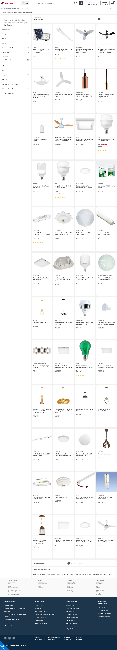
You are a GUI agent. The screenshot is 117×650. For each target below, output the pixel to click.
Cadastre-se (38, 605)
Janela (97, 584)
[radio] (55, 58)
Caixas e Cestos (70, 590)
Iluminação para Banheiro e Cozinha (14, 591)
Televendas (7, 611)
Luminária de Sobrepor (13, 587)
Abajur (9, 586)
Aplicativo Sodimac (71, 623)
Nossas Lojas (25, 8)
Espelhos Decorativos (71, 583)
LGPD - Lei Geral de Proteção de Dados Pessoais (15, 615)
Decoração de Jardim (71, 589)
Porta (97, 586)
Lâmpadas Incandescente (43, 584)
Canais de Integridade (72, 617)
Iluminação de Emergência (13, 594)
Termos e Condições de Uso (40, 638)
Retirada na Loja (8, 622)
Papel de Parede (70, 587)
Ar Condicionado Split (100, 589)
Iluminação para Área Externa (14, 590)
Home (4, 12)
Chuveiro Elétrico (99, 583)
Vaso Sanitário (99, 582)
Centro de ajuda (8, 605)
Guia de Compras (103, 610)
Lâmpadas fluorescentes (42, 583)
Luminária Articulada (12, 589)
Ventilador (98, 587)
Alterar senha (39, 620)
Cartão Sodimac (71, 620)
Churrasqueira (99, 593)
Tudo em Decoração (71, 582)
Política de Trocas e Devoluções (54, 638)
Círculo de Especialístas (104, 613)
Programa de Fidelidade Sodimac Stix (14, 608)
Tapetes (68, 586)
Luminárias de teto (12, 582)
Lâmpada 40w (40, 586)
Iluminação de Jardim (12, 593)
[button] (57, 3)
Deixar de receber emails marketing (45, 614)
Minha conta (38, 608)
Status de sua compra (41, 611)
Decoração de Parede (71, 584)
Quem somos (70, 605)
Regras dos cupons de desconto (12, 625)
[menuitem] (111, 8)
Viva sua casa (101, 607)
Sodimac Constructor (104, 616)
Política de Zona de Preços (11, 619)
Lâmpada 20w (40, 587)
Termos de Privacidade (67, 638)
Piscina (97, 591)
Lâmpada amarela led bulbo (43, 589)
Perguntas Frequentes (72, 608)
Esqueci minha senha (41, 623)
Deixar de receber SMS (41, 617)
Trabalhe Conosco (71, 614)
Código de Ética (70, 611)
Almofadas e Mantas (71, 591)
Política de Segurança (79, 638)
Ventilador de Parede (100, 590)
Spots (9, 584)
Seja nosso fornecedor (72, 626)
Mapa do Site (70, 629)
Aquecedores (98, 594)
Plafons (9, 583)
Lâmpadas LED (41, 582)
